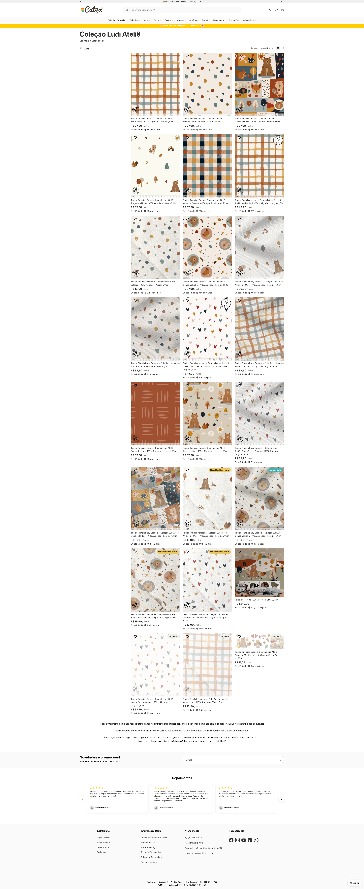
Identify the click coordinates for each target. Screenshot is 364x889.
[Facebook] (231, 840)
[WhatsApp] (256, 840)
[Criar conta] (280, 760)
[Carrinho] (282, 10)
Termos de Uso (148, 842)
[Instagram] (237, 840)
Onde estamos (103, 852)
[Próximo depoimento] (281, 799)
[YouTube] (243, 840)
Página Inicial (103, 837)
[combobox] (178, 10)
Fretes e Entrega (148, 847)
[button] (267, 48)
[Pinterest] (250, 840)
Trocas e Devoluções (151, 852)
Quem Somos (103, 847)
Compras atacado (149, 862)
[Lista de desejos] (276, 10)
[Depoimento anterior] (82, 799)
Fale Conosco (103, 842)
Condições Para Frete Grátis (154, 837)
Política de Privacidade (151, 857)
